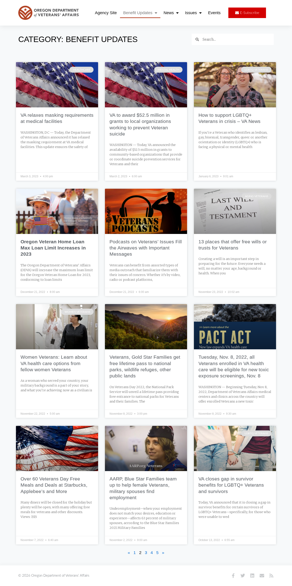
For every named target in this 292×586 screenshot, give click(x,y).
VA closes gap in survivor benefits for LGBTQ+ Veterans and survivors (231, 485)
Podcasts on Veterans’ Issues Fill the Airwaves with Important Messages (146, 248)
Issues (191, 13)
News (169, 13)
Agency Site (106, 13)
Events (214, 13)
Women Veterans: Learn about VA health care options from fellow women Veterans (54, 363)
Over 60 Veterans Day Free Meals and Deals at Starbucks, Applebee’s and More (54, 485)
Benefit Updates (137, 13)
